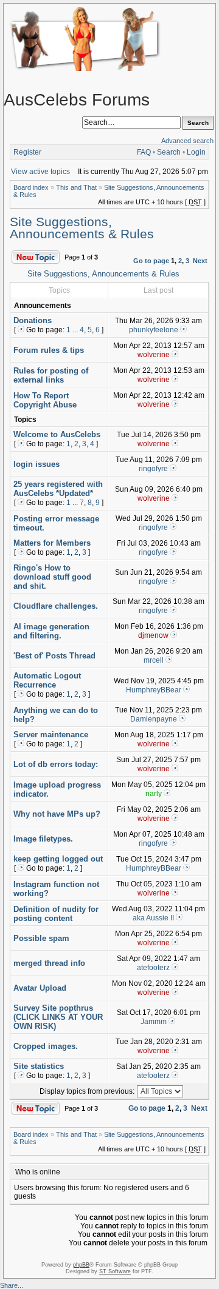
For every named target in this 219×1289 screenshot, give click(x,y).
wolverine (153, 354)
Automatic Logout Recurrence (47, 680)
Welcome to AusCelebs (56, 434)
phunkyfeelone (153, 330)
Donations (32, 320)
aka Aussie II (153, 918)
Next (200, 260)
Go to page (151, 260)
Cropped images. (45, 1046)
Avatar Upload (39, 988)
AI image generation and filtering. (51, 631)
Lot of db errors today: (55, 764)
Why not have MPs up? (56, 814)
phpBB (81, 1265)
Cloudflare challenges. (55, 606)
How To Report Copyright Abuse (45, 400)
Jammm (154, 1021)
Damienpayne (153, 719)
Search (169, 152)
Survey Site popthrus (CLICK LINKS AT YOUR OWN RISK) (58, 1017)
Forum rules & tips (48, 350)
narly (153, 793)
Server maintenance (50, 734)
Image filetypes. (43, 838)
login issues (36, 464)
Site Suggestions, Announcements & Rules (82, 228)
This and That (76, 187)
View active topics (40, 171)
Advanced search (187, 140)
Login (196, 152)
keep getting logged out (58, 858)
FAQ (144, 152)
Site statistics (38, 1066)
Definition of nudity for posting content (56, 914)
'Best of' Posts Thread (54, 655)
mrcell (154, 660)
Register (27, 152)
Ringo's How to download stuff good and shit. (52, 577)
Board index (31, 187)
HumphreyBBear (153, 690)
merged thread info (49, 963)
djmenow (153, 635)
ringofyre (153, 468)
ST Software (115, 1271)
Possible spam (41, 938)
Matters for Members (52, 542)
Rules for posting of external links (50, 375)
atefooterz (153, 967)
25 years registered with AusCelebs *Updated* (58, 489)
